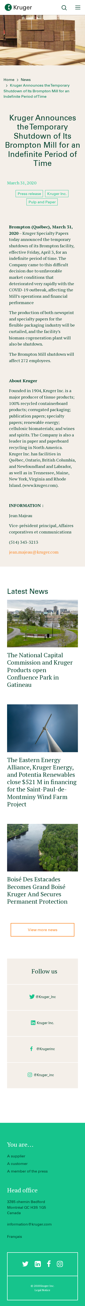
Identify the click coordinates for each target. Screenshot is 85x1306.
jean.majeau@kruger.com (34, 552)
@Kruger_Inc (45, 997)
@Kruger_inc (44, 1075)
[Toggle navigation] (78, 7)
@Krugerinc (45, 1049)
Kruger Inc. (45, 1023)
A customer (17, 1164)
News (26, 80)
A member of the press (27, 1171)
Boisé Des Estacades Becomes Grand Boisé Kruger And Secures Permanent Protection (37, 890)
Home (9, 80)
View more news (42, 930)
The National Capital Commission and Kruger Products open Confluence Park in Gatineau (40, 670)
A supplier (16, 1156)
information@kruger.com (29, 1224)
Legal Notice (42, 1290)
